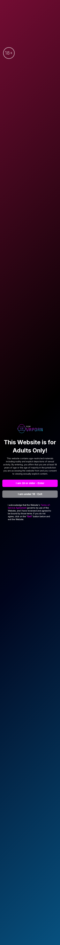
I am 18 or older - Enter (30, 483)
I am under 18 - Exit (30, 494)
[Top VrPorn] (30, 429)
